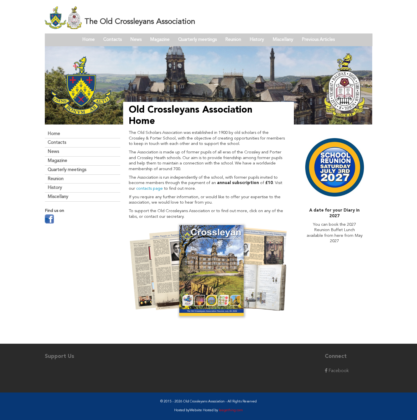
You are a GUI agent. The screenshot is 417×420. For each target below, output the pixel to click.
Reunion (233, 39)
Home (88, 39)
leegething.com (231, 410)
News (136, 39)
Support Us (59, 356)
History (257, 39)
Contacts (112, 39)
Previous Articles (318, 39)
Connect (336, 356)
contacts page (149, 189)
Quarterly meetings (197, 39)
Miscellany (283, 39)
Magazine (160, 39)
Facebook (338, 371)
